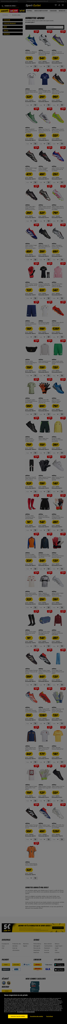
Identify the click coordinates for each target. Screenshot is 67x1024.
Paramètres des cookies (36, 1016)
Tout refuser (49, 1016)
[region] (33, 1008)
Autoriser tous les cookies (18, 1016)
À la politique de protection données (26, 1011)
